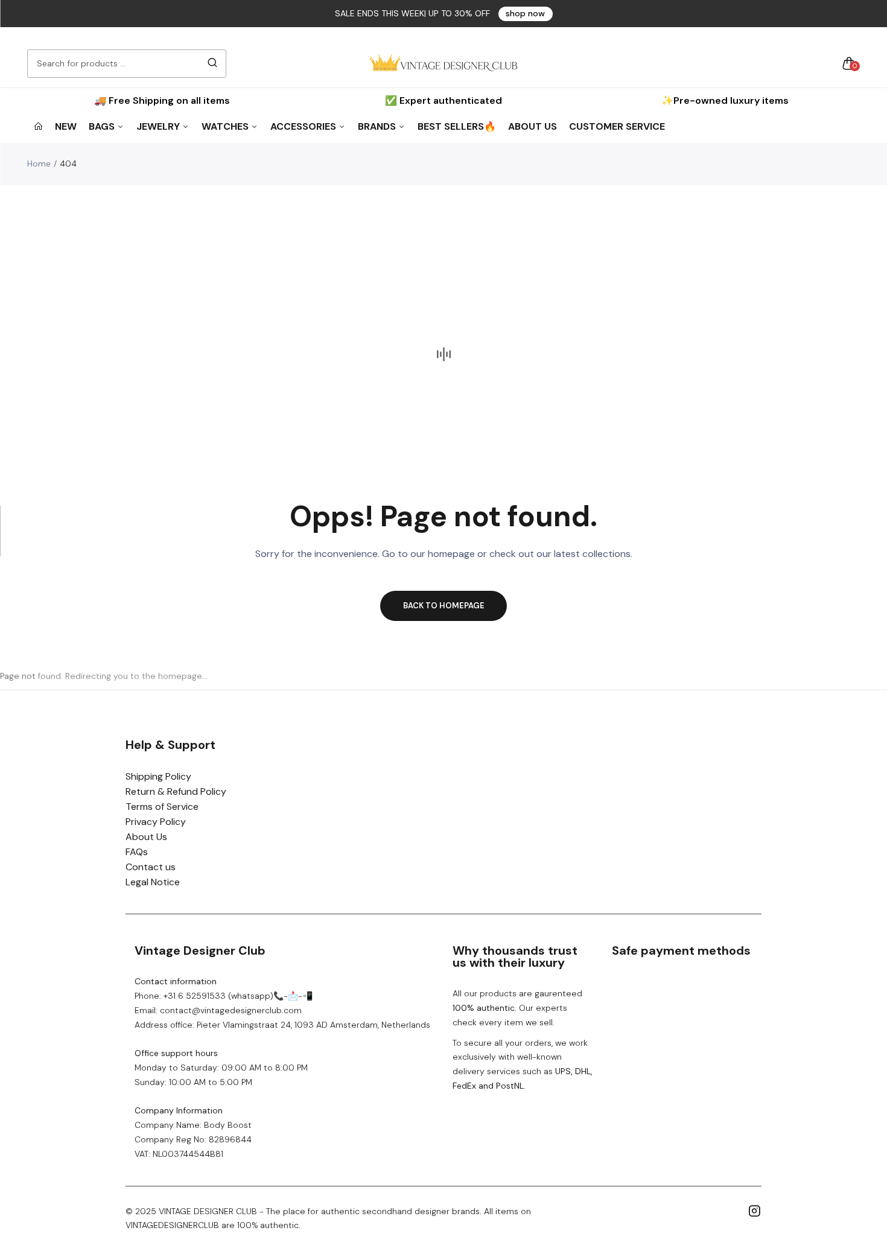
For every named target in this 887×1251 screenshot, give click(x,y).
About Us (146, 836)
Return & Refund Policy (176, 791)
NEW (66, 126)
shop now (525, 13)
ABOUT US (532, 126)
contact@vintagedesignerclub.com (231, 1010)
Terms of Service (162, 806)
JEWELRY (159, 126)
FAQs (137, 851)
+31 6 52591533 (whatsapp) (218, 995)
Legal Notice (153, 882)
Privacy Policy (156, 821)
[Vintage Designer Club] (443, 63)
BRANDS (378, 126)
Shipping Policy (158, 776)
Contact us (151, 867)
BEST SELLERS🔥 (457, 126)
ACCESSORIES (304, 126)
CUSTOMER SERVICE (617, 126)
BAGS (103, 126)
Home (39, 163)
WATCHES (226, 126)
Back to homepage (444, 605)
